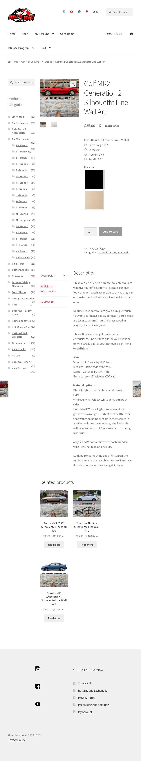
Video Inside (23, 257)
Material (89, 167)
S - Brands (22, 238)
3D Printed (18, 116)
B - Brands (22, 151)
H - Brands (22, 182)
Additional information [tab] (48, 288)
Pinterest (87, 11)
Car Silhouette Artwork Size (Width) (106, 140)
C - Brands (22, 157)
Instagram (64, 11)
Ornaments (18, 343)
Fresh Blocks (19, 292)
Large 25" (94, 150)
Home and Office (21, 320)
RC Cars (16, 355)
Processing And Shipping (93, 704)
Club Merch (18, 263)
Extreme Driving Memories (21, 284)
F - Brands (21, 170)
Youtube (71, 11)
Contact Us (67, 34)
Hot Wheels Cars (21, 327)
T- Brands (21, 245)
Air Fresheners (20, 123)
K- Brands (21, 201)
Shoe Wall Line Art (22, 361)
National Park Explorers (20, 335)
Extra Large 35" (98, 145)
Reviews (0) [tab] (47, 302)
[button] (73, 84)
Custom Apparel (21, 269)
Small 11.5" (95, 159)
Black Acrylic (94, 179)
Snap (95, 11)
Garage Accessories (23, 298)
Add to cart (110, 231)
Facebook (79, 11)
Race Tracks (19, 349)
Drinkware (18, 276)
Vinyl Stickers (20, 368)
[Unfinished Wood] (94, 200)
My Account (42, 34)
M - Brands (22, 213)
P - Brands (22, 232)
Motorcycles (23, 220)
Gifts (14, 304)
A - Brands (22, 145)
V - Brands (46, 61)
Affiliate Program (19, 48)
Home (11, 34)
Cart (43, 48)
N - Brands (22, 226)
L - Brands (21, 207)
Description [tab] (47, 275)
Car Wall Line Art (30, 61)
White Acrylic (114, 179)
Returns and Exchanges (92, 690)
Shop (25, 34)
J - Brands (21, 195)
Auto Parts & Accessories (19, 130)
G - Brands (22, 176)
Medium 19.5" (96, 154)
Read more (54, 544)
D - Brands (22, 164)
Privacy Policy (86, 698)
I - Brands (21, 189)
